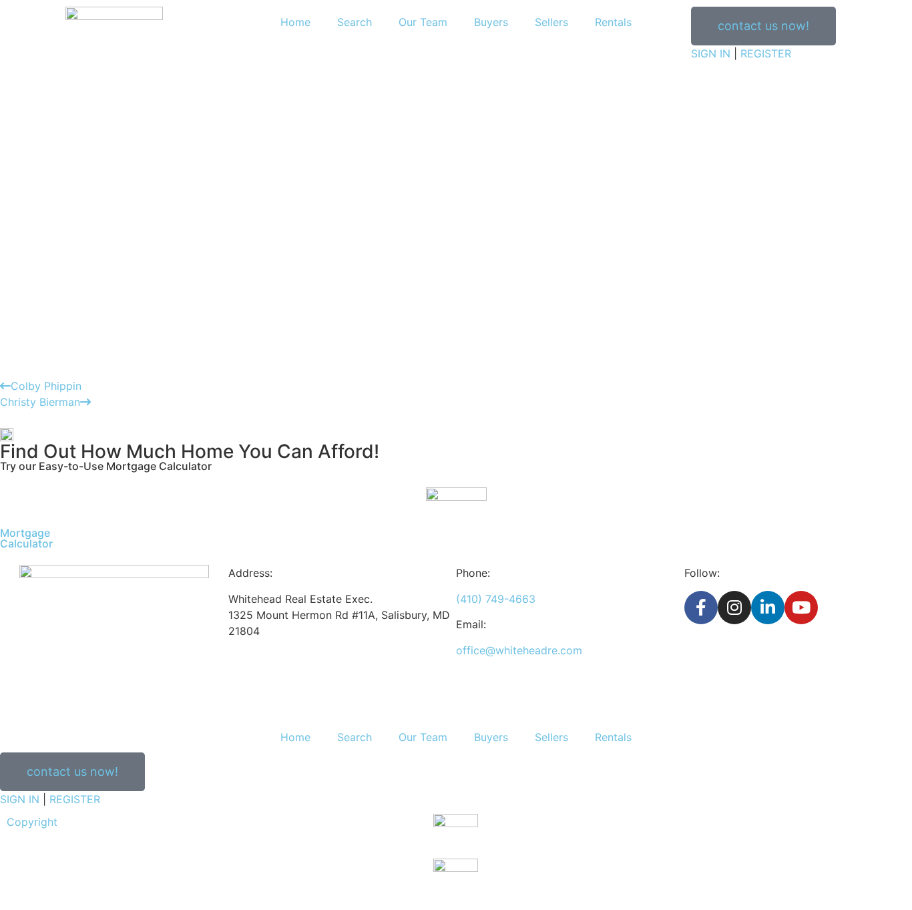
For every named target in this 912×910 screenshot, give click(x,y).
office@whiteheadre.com (519, 650)
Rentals (613, 22)
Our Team (423, 22)
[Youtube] (801, 607)
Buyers (491, 22)
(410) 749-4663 (495, 599)
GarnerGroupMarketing (836, 838)
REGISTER (765, 53)
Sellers (551, 22)
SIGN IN (710, 53)
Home (295, 22)
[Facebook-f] (701, 607)
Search (354, 22)
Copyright (32, 822)
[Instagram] (734, 607)
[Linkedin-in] (767, 607)
